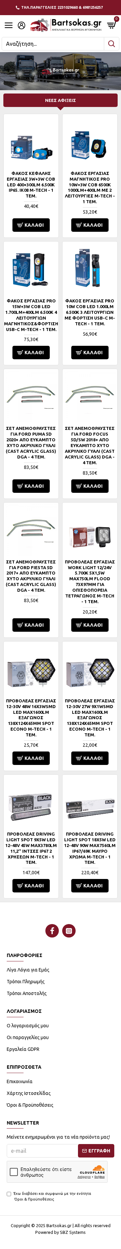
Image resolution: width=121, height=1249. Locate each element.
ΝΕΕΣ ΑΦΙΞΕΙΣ (60, 100)
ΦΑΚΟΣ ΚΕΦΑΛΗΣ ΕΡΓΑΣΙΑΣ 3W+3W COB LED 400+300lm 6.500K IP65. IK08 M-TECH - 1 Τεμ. (31, 184)
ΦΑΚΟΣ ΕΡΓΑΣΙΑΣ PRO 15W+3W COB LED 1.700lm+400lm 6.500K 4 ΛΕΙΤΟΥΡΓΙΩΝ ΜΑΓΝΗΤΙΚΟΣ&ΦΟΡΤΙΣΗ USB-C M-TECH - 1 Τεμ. (31, 314)
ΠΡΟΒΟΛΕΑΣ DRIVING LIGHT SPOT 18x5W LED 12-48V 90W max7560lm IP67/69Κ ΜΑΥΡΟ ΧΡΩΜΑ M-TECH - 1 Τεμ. (90, 848)
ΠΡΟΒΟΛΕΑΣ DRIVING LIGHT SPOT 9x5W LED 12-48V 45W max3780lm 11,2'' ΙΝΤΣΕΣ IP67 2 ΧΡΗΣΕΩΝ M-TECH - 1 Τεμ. (31, 848)
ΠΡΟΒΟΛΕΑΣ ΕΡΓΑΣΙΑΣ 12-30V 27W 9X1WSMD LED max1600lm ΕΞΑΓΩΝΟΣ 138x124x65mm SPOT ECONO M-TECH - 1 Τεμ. (90, 717)
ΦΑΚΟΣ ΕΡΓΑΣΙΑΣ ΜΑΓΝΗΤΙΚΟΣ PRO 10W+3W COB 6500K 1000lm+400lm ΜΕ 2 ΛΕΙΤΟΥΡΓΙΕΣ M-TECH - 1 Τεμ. (90, 187)
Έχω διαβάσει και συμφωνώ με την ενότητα (52, 1196)
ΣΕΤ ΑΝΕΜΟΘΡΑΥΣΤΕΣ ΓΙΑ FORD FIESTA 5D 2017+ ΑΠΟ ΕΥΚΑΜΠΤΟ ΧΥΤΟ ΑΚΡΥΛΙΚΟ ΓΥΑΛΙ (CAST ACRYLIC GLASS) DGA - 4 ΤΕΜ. (31, 575)
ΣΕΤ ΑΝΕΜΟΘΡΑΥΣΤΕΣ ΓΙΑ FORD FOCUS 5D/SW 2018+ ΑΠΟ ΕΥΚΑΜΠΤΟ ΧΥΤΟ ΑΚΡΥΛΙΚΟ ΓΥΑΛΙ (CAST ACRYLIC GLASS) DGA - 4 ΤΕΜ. (90, 445)
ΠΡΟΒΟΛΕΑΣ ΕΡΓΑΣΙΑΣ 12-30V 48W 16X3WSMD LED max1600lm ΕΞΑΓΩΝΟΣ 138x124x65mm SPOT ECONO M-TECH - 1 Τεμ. (31, 717)
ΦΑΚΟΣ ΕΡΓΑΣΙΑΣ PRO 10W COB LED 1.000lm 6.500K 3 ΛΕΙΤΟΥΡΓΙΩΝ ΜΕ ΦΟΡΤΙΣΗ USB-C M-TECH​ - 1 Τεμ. (90, 312)
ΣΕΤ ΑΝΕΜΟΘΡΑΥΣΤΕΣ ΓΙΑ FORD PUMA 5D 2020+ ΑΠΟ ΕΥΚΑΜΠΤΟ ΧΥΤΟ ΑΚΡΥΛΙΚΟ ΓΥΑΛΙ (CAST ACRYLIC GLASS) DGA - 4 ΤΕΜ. (31, 442)
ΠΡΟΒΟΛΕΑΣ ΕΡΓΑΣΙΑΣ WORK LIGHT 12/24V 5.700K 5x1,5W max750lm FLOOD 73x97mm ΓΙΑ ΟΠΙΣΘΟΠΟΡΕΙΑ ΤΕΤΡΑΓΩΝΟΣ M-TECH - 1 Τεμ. (90, 581)
